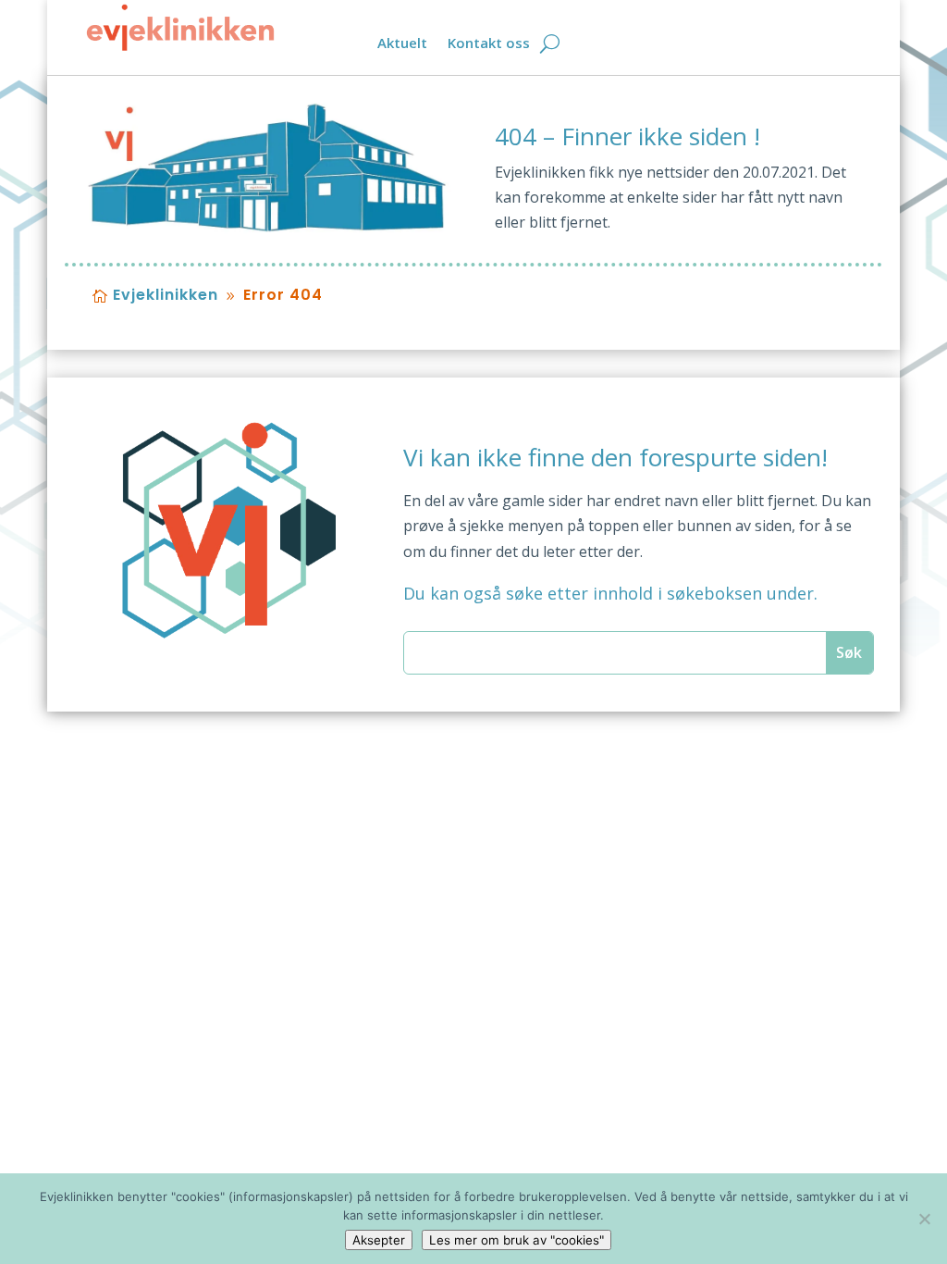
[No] (924, 1218)
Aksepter (378, 1240)
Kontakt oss (489, 44)
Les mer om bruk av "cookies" (516, 1240)
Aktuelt (402, 44)
